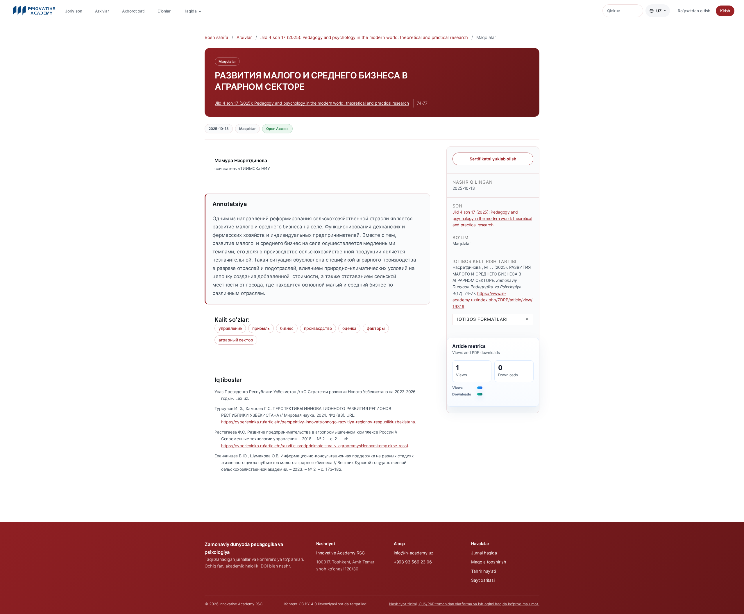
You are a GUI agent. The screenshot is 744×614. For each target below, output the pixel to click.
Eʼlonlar (164, 11)
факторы (375, 328)
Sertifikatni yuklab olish (493, 158)
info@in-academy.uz (413, 552)
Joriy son (73, 11)
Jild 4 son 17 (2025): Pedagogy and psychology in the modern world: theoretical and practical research (364, 37)
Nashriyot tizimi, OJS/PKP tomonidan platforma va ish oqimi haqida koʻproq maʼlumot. (464, 604)
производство (318, 328)
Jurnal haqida (484, 552)
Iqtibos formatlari (482, 319)
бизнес (287, 328)
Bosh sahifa (216, 37)
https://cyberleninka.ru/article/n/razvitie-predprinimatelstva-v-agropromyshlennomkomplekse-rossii (314, 445)
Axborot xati (133, 11)
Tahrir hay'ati (483, 571)
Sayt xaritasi (483, 580)
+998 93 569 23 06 (413, 561)
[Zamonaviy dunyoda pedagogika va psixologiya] (34, 10)
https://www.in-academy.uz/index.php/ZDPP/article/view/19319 (492, 300)
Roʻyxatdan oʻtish (694, 10)
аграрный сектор (236, 339)
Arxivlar (102, 11)
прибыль (260, 328)
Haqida (190, 11)
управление (230, 328)
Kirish (725, 10)
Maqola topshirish (488, 561)
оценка (349, 328)
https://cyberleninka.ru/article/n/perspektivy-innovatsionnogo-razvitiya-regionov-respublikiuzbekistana (318, 421)
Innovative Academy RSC (340, 552)
